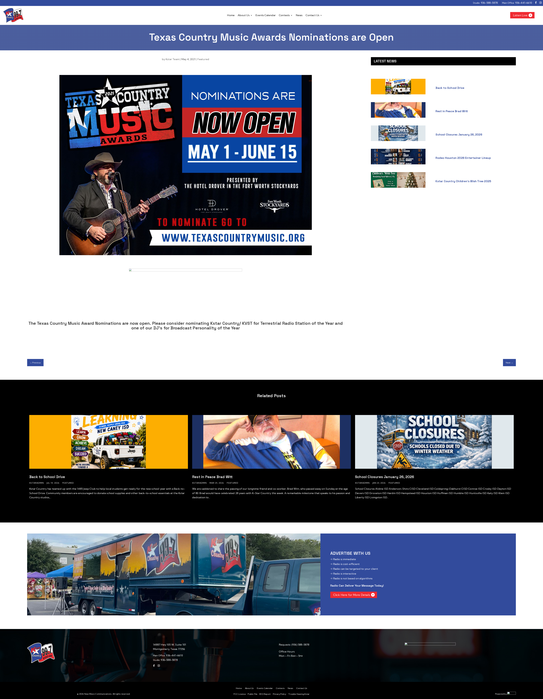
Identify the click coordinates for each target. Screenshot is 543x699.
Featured (203, 59)
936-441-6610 (523, 2)
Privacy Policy (279, 694)
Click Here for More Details (351, 595)
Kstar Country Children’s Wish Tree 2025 (463, 181)
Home (231, 15)
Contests (284, 15)
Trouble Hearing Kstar (298, 694)
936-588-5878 (489, 2)
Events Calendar (266, 15)
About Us (244, 15)
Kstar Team (172, 59)
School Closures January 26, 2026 (459, 134)
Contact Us (312, 15)
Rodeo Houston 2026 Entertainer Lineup (463, 158)
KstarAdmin (36, 483)
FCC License (240, 694)
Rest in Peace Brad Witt (452, 111)
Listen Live (520, 15)
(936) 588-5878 (300, 644)
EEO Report (265, 694)
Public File (252, 694)
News (299, 15)
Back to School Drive (450, 88)
